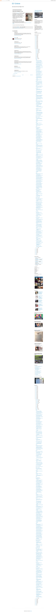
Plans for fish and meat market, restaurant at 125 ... (39, 166)
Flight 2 (36, 450)
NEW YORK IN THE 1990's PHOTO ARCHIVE (38, 369)
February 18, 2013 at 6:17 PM (17, 39)
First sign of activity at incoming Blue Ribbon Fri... (39, 66)
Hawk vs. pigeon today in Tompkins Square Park (38, 204)
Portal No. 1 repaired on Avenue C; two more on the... (39, 110)
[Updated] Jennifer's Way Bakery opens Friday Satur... (39, 97)
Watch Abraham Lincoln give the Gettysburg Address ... (39, 221)
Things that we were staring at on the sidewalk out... (39, 206)
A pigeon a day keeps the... (39, 492)
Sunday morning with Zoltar (39, 552)
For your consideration (38, 115)
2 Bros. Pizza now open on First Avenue (39, 212)
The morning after (38, 567)
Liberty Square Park (38, 69)
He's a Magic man (38, 477)
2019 (36, 42)
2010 (36, 250)
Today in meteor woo (38, 559)
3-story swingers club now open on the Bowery (39, 150)
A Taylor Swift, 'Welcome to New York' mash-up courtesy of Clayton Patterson (41, 301)
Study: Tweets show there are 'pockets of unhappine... (39, 131)
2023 (36, 389)
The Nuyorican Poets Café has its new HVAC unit (39, 214)
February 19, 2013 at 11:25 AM (17, 58)
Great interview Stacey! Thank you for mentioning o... (39, 259)
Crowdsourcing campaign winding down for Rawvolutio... (39, 244)
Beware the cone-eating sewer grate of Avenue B (39, 124)
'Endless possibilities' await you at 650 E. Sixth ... (39, 102)
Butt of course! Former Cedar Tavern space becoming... (39, 82)
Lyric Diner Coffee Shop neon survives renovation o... (39, 129)
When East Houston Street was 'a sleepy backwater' (39, 219)
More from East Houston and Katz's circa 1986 (39, 137)
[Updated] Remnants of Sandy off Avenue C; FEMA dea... (39, 95)
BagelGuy (15, 37)
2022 (36, 390)
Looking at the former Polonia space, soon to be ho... (39, 181)
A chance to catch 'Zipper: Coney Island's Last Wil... (39, 60)
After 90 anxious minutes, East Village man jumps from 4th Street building (41, 309)
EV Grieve (16, 4)
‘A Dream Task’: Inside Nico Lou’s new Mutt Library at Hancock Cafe (38, 11)
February (37, 409)
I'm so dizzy (37, 211)
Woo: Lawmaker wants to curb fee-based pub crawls (39, 199)
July (36, 404)
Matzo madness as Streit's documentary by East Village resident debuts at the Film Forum (41, 297)
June (36, 405)
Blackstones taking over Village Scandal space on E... (39, 156)
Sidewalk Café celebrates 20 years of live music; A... (39, 178)
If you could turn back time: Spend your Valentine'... (39, 241)
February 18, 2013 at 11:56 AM (17, 35)
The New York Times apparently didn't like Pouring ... (38, 239)
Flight (36, 476)
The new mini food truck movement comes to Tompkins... (38, 229)
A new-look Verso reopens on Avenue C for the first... (39, 224)
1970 (36, 254)
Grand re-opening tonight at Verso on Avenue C (39, 73)
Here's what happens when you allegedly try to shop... (39, 91)
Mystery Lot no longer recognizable (38, 190)
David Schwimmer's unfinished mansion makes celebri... (39, 145)
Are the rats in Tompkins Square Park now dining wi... (39, 183)
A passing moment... (38, 420)
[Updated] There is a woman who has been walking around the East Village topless (41, 292)
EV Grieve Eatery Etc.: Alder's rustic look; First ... (39, 195)
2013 (36, 48)
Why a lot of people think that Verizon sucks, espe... (39, 232)
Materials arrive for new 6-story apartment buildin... (39, 174)
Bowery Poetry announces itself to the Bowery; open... (39, 64)
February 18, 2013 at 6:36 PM (17, 43)
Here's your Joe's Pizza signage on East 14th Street (39, 165)
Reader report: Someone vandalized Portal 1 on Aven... (38, 192)
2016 (36, 45)
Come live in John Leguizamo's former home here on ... (39, 180)
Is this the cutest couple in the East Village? (39, 234)
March (36, 408)
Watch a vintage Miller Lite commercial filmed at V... (39, 136)
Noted (36, 59)
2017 (36, 44)
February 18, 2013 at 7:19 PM (17, 48)
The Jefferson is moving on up (39, 63)
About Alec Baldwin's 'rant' (39, 539)
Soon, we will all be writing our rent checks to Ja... (39, 157)
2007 (36, 253)
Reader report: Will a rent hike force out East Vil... (39, 134)
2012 (36, 599)
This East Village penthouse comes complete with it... (39, 170)
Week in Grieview (38, 197)
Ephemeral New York (37, 373)
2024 (36, 388)
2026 (36, 386)
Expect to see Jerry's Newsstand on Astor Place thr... (39, 149)
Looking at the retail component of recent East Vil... (39, 90)
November (37, 50)
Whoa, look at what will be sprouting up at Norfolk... (39, 184)
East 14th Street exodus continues (38, 105)
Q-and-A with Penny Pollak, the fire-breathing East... (39, 175)
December (37, 49)
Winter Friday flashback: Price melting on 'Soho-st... (39, 140)
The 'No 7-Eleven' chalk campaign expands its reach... (38, 153)
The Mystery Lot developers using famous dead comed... (39, 160)
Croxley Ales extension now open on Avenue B (39, 168)
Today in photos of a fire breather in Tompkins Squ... (39, 246)
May (36, 406)
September (37, 402)
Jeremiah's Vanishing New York (38, 366)
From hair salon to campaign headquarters (39, 83)
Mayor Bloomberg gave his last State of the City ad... (39, 231)
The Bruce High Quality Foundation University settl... (39, 139)
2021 (36, 391)
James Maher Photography (38, 372)
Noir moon (37, 438)
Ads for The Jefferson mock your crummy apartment (39, 103)
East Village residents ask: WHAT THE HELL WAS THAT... (39, 78)
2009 (36, 251)
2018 (36, 43)
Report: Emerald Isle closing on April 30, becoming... (39, 98)
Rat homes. (36, 257)
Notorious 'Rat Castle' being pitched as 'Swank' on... (39, 163)
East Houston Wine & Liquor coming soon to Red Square (39, 112)
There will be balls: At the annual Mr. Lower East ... (39, 93)
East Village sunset (38, 547)
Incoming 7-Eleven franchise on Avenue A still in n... (39, 235)
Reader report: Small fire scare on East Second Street (39, 86)
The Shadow (36, 374)
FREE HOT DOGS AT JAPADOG (38, 128)
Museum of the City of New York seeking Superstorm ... (39, 186)
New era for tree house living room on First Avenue (39, 114)
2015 (36, 46)
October (37, 401)
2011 (36, 600)
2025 (36, 387)
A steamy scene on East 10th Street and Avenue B (39, 76)
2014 (36, 47)
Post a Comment (15, 73)
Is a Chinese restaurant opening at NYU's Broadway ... (39, 107)
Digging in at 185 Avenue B (39, 431)
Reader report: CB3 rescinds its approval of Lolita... (39, 74)
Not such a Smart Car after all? (39, 466)
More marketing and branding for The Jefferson (39, 162)
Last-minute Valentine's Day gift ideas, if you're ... (39, 242)
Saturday (37, 119)
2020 (36, 41)
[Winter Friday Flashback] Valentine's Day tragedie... (39, 226)
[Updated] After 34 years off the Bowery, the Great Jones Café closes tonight (41, 305)
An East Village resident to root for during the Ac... (39, 133)
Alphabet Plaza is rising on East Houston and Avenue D (39, 177)
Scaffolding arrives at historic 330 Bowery (39, 187)
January (37, 247)
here (40, 29)
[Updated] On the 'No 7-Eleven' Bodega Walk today (39, 207)
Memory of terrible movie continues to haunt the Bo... (39, 118)
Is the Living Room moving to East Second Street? (39, 71)
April (36, 407)
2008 (36, 252)
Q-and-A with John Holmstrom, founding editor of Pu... (39, 62)
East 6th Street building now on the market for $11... (39, 68)
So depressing (36, 264)
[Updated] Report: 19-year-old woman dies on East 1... (39, 203)
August (37, 403)
